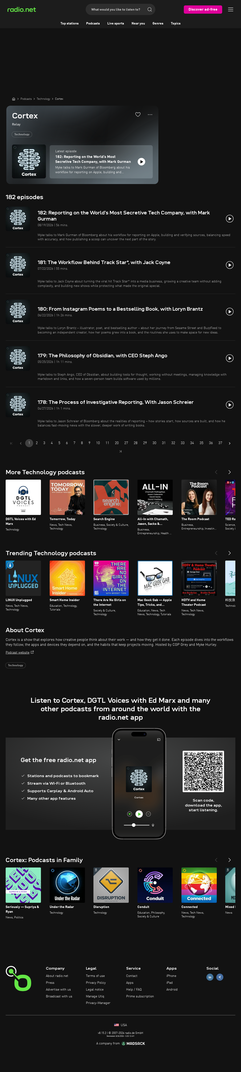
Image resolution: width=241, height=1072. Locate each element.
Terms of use (95, 976)
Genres (158, 23)
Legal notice (95, 989)
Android (172, 989)
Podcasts (93, 23)
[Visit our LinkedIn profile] (210, 977)
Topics (176, 23)
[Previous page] (20, 443)
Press (50, 982)
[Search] (150, 9)
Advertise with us (58, 989)
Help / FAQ (134, 989)
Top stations (69, 23)
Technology (21, 134)
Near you (138, 23)
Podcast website (17, 652)
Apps (129, 982)
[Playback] (141, 161)
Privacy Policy (96, 982)
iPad (169, 982)
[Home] (14, 99)
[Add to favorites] (138, 114)
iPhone (171, 976)
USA (123, 1025)
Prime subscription (140, 996)
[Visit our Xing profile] (220, 977)
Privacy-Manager (98, 1003)
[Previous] (216, 470)
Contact (131, 976)
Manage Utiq (95, 996)
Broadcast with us (59, 996)
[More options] (150, 114)
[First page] (11, 443)
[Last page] (120, 451)
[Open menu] (230, 9)
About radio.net (57, 976)
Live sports (115, 23)
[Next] (229, 470)
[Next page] (229, 443)
